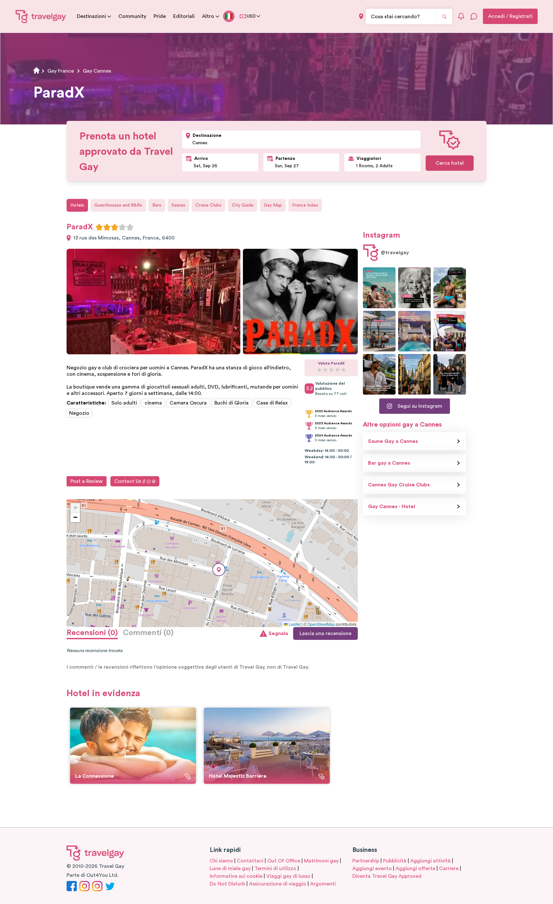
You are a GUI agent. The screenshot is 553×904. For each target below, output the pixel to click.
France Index (305, 205)
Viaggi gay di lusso (288, 876)
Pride (160, 16)
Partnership (365, 860)
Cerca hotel (450, 163)
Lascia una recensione (325, 633)
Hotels (77, 205)
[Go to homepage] (41, 16)
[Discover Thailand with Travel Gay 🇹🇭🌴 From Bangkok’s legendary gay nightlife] (449, 287)
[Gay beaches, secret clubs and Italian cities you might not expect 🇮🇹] (379, 287)
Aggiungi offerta (415, 868)
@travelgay (395, 252)
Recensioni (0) (92, 633)
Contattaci (250, 860)
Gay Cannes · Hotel (391, 506)
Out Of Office (283, 860)
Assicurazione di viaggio (277, 883)
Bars (156, 205)
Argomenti (323, 883)
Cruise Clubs (208, 205)
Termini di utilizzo (275, 868)
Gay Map (273, 205)
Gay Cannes (97, 71)
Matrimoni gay (321, 860)
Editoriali (184, 16)
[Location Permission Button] (361, 16)
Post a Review (86, 481)
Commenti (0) (148, 633)
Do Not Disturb (227, 883)
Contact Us (127, 481)
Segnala (278, 633)
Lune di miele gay (230, 868)
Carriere (449, 868)
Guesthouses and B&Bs (118, 205)
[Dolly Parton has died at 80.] (414, 287)
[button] (219, 569)
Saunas (178, 205)
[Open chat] (474, 16)
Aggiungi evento (372, 868)
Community (132, 16)
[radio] (99, 227)
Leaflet (294, 624)
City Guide (242, 205)
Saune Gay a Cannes (393, 441)
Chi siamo (221, 860)
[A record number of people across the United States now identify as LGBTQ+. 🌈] (449, 331)
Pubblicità (394, 860)
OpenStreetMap (321, 624)
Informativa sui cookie (236, 876)
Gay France (60, 71)
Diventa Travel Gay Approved (386, 876)
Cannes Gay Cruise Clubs (399, 484)
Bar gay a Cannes (389, 463)
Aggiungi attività (430, 860)
